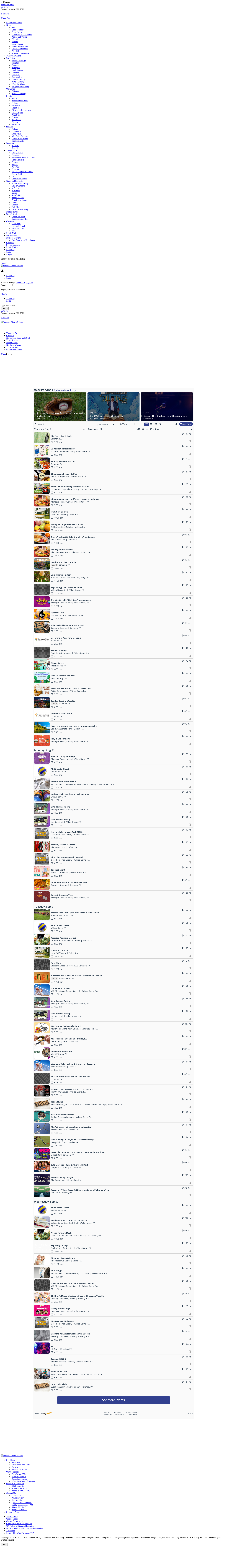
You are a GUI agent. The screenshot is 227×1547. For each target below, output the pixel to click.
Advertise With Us (66, 390)
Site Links (10, 1460)
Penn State (16, 115)
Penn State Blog (18, 197)
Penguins (15, 117)
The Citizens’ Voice (20, 1474)
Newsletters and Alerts (21, 1465)
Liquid (14, 176)
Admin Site (108, 1415)
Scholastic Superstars (20, 53)
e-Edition (10, 242)
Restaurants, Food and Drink (23, 157)
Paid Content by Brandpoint (23, 240)
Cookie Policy (12, 1519)
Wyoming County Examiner (23, 1481)
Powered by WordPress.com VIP (20, 1533)
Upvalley (15, 72)
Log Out (29, 282)
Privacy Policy (119, 1415)
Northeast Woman (13, 345)
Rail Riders (16, 119)
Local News (11, 58)
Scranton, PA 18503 (20, 1488)
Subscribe (10, 250)
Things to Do (11, 150)
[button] (113, 2)
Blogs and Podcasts (14, 181)
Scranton (15, 63)
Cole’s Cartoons (18, 186)
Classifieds (10, 221)
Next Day (107, 1413)
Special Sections (13, 245)
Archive (15, 1467)
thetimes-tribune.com (15, 1484)
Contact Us (20, 282)
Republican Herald (19, 1479)
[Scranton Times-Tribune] (12, 266)
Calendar (15, 155)
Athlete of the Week (20, 101)
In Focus (15, 188)
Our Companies (12, 1472)
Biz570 (15, 148)
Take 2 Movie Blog (20, 209)
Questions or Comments (22, 1502)
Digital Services (12, 214)
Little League (17, 112)
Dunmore (15, 65)
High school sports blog (21, 110)
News (8, 25)
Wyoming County (19, 84)
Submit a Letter (18, 141)
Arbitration (10, 1531)
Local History (17, 44)
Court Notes (17, 32)
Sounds (15, 205)
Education (16, 39)
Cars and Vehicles (19, 226)
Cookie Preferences (14, 1521)
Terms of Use (132, 1415)
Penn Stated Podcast (20, 200)
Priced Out (16, 51)
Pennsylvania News (20, 46)
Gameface (16, 105)
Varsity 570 (16, 124)
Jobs (13, 231)
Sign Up (4, 263)
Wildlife (15, 122)
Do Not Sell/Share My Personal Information (24, 1528)
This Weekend (118, 1413)
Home (3, 354)
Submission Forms (14, 23)
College (15, 103)
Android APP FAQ (19, 1510)
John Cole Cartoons (20, 136)
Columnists (16, 131)
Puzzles (15, 164)
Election (15, 41)
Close (4, 1545)
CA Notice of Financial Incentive (20, 1526)
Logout (9, 254)
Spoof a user (6, 285)
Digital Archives (18, 216)
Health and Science (20, 49)
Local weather (17, 30)
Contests (15, 169)
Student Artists (12, 347)
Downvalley (17, 77)
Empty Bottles (17, 174)
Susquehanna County (20, 86)
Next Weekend (131, 1413)
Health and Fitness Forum (22, 171)
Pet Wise (15, 167)
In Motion (16, 190)
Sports (9, 96)
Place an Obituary (19, 93)
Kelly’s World (17, 195)
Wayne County (18, 82)
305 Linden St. (18, 1486)
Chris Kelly (16, 134)
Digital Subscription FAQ (22, 1505)
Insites (14, 193)
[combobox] (107, 424)
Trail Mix (15, 207)
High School (17, 108)
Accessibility (17, 1500)
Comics (15, 162)
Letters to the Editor (20, 138)
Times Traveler (18, 160)
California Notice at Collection (19, 1523)
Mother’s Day (12, 212)
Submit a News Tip (20, 219)
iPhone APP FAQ (19, 1507)
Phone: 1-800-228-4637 (21, 1491)
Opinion (9, 127)
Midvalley (16, 75)
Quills (14, 202)
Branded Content (13, 238)
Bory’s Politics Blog (20, 183)
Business (10, 143)
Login (8, 252)
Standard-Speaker (19, 1476)
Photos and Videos (19, 37)
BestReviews (11, 235)
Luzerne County (18, 79)
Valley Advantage (13, 56)
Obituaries (10, 89)
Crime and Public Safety (22, 34)
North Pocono (17, 70)
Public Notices (18, 228)
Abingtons (16, 67)
